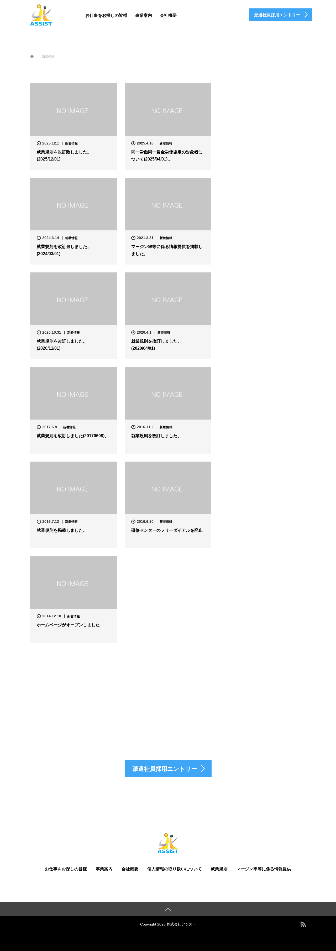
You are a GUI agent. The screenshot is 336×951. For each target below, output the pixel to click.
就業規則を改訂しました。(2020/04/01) (156, 344)
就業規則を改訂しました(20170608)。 (73, 435)
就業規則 (219, 869)
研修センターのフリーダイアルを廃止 (167, 530)
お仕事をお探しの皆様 (106, 15)
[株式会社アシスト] (41, 14)
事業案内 (143, 15)
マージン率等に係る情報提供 (264, 869)
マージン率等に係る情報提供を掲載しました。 (167, 250)
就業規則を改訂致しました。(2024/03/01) (64, 250)
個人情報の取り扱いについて (174, 869)
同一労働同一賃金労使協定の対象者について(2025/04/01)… (167, 155)
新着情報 (71, 143)
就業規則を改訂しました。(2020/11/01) (62, 344)
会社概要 (168, 15)
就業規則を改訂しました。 (156, 435)
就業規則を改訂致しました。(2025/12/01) (64, 155)
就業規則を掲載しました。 (62, 530)
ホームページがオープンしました (68, 625)
